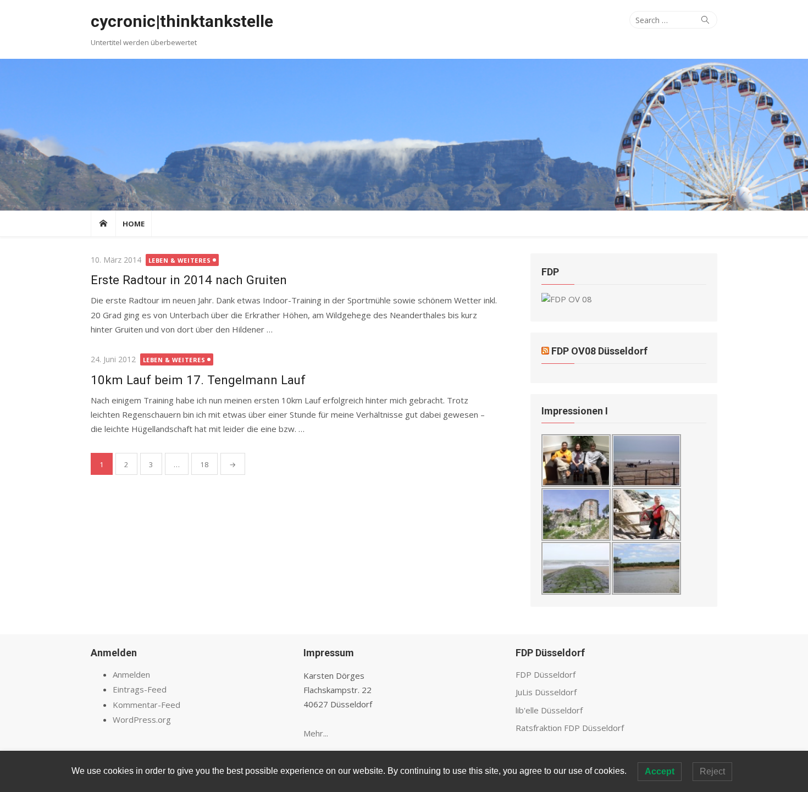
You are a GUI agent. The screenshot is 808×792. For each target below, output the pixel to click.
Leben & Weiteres (179, 260)
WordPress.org (142, 719)
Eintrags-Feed (140, 689)
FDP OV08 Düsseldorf (599, 351)
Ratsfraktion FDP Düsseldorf (570, 727)
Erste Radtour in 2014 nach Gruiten (189, 280)
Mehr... (315, 733)
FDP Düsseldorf (545, 674)
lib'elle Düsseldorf (549, 710)
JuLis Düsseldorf (546, 691)
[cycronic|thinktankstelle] (404, 135)
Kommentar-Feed (146, 704)
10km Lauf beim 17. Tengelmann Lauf (198, 380)
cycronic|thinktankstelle (182, 21)
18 (204, 464)
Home (134, 224)
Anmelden (131, 674)
